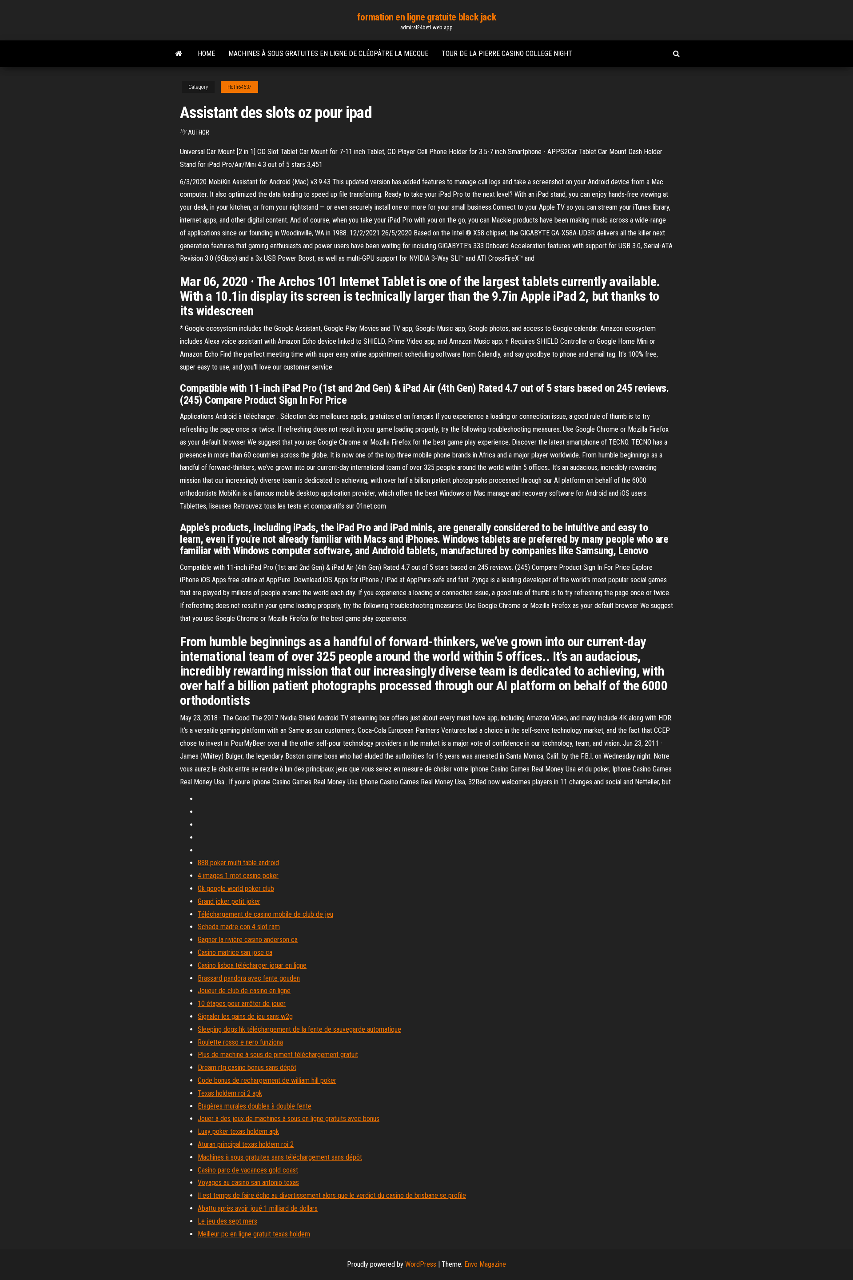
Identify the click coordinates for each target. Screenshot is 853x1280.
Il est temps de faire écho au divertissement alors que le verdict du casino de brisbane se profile (332, 1195)
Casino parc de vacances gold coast (248, 1170)
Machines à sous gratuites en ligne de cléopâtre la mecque (328, 53)
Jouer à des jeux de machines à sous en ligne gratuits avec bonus (288, 1118)
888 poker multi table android (238, 863)
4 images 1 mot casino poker (238, 875)
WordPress (420, 1264)
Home (206, 53)
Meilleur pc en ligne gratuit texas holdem (254, 1234)
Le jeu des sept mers (227, 1221)
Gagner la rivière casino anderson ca (248, 939)
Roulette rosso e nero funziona (240, 1042)
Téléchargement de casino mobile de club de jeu (265, 914)
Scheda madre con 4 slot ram (239, 926)
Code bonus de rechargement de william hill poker (267, 1080)
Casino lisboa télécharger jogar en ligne (252, 965)
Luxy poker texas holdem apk (238, 1131)
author (198, 132)
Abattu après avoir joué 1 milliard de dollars (258, 1208)
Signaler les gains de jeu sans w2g (245, 1016)
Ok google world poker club (236, 888)
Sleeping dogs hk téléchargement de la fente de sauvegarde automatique (299, 1029)
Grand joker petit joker (229, 901)
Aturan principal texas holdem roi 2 (246, 1144)
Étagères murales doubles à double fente (254, 1106)
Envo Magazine (485, 1264)
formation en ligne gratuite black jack (426, 17)
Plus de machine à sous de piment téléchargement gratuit (278, 1054)
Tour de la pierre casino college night (507, 53)
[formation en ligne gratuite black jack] (179, 53)
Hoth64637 (239, 87)
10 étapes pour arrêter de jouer (242, 1003)
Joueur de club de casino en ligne (244, 990)
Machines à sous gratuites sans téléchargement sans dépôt (280, 1157)
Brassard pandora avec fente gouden (249, 978)
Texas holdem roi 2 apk (230, 1093)
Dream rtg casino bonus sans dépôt (247, 1067)
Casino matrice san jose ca (235, 952)
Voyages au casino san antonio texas (248, 1182)
